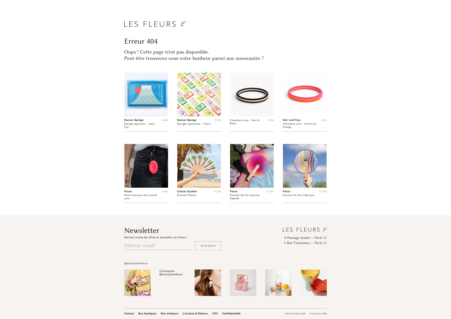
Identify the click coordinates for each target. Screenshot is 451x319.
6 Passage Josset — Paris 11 (306, 238)
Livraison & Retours (195, 313)
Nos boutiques (147, 313)
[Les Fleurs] (155, 24)
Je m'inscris (208, 245)
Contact (129, 313)
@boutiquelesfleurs (136, 263)
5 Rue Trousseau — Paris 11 (305, 243)
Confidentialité (232, 313)
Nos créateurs (170, 313)
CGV (215, 313)
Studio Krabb (299, 313)
